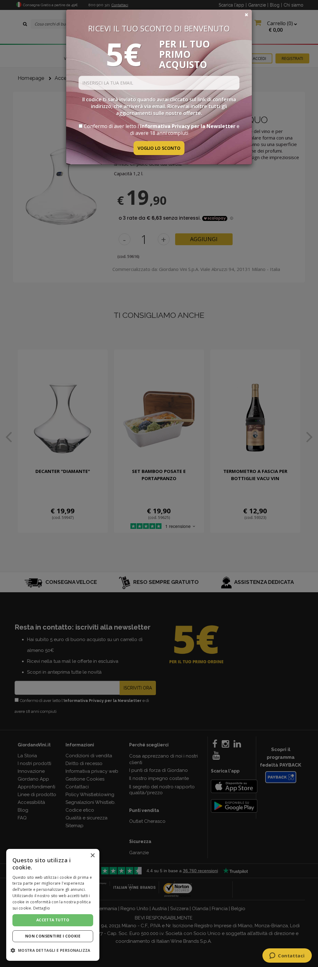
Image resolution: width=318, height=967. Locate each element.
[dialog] (52, 905)
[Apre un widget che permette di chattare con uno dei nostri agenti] (287, 956)
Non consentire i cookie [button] (52, 936)
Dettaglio (41, 908)
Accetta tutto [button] (52, 920)
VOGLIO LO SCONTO (159, 148)
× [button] (92, 855)
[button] (52, 950)
